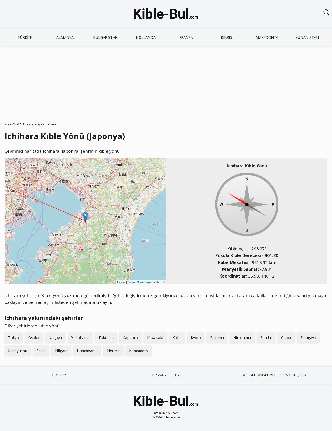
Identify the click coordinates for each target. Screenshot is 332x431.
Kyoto (196, 337)
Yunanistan (307, 37)
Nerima (113, 350)
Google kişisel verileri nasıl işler (273, 374)
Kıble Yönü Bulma (16, 124)
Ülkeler (58, 374)
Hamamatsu (87, 350)
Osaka (33, 337)
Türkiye (24, 37)
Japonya (36, 124)
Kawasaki (155, 337)
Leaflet (121, 282)
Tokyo (13, 337)
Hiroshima (242, 337)
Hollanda (146, 37)
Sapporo (130, 337)
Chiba (286, 337)
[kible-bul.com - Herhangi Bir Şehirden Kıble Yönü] (166, 14)
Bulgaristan (105, 37)
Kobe (177, 337)
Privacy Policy (166, 374)
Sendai (266, 337)
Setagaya (308, 337)
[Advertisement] (166, 80)
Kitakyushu (17, 350)
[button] (85, 216)
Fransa (186, 37)
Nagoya (55, 337)
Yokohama (80, 337)
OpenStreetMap (140, 282)
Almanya (65, 37)
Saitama (217, 337)
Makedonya (267, 37)
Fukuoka (106, 337)
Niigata (61, 350)
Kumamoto (138, 350)
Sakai (41, 350)
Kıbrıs (226, 37)
